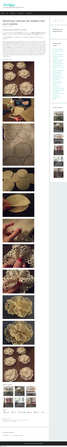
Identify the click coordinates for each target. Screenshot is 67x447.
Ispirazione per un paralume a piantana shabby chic (57, 82)
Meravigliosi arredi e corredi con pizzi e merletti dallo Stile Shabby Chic (16, 420)
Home (2, 13)
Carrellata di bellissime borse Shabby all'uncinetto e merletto (58, 91)
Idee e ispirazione (7, 418)
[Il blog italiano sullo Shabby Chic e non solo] (14, 5)
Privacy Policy (21, 13)
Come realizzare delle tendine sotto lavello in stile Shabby (58, 56)
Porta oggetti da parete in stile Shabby (10, 421)
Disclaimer (13, 13)
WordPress (41, 443)
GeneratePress (35, 443)
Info (7, 13)
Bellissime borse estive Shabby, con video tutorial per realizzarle (58, 61)
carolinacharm (9, 95)
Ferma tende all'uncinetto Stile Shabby (57, 97)
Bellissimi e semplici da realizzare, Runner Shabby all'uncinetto (58, 72)
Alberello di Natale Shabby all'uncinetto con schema (58, 66)
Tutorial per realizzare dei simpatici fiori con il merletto (58, 50)
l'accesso (10, 435)
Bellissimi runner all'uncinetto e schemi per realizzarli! (58, 77)
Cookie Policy (29, 13)
